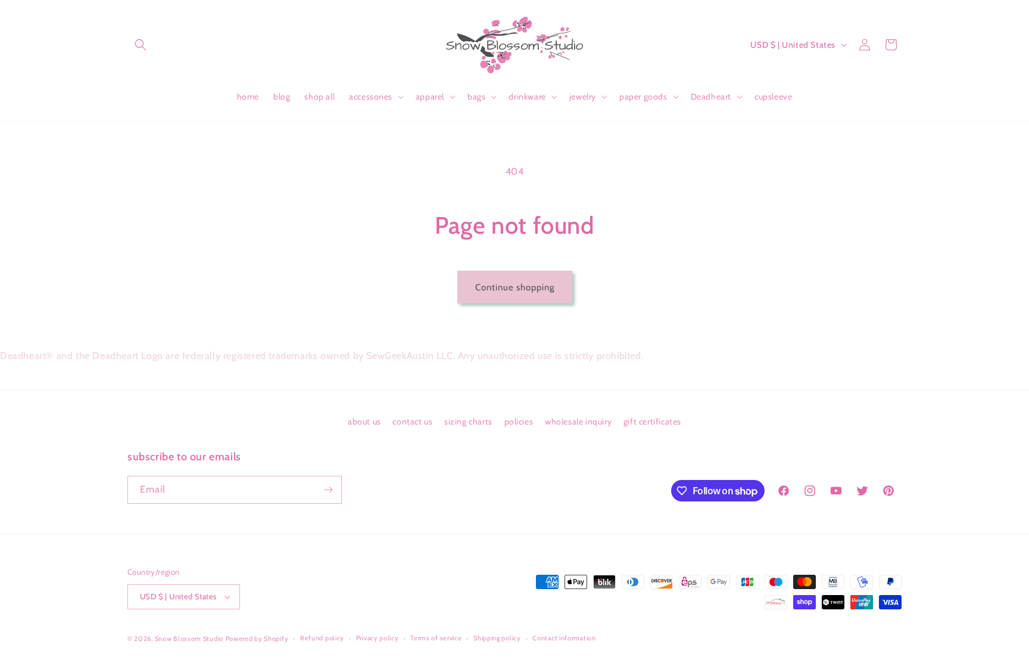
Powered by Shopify (257, 638)
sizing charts (468, 421)
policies (519, 421)
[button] (140, 45)
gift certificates (652, 421)
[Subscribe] (328, 490)
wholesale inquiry (578, 421)
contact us (412, 421)
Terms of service (436, 638)
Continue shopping (514, 287)
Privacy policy (377, 638)
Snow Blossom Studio (189, 638)
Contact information (563, 638)
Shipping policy (497, 638)
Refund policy (322, 638)
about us (364, 421)
